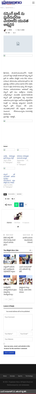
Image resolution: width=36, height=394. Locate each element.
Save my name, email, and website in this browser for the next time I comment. (17, 347)
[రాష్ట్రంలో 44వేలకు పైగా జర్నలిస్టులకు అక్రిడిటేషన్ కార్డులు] (10, 259)
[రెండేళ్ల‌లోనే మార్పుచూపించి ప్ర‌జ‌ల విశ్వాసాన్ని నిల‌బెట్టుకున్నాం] (10, 280)
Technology (29, 376)
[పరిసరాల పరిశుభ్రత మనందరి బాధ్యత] (22, 152)
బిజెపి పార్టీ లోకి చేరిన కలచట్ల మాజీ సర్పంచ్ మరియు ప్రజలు (9, 241)
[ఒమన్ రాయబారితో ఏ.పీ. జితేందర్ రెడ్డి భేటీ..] (25, 259)
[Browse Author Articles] (18, 216)
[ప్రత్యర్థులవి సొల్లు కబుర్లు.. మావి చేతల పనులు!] (25, 280)
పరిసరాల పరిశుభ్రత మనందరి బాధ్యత (22, 157)
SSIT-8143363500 (24, 385)
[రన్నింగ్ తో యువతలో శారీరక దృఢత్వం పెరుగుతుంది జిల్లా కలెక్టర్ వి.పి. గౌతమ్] (9, 170)
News (5, 376)
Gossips (12, 376)
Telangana (6, 255)
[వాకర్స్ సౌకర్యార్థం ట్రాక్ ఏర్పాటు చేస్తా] (9, 152)
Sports (20, 376)
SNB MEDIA (19, 194)
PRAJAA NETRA (11, 194)
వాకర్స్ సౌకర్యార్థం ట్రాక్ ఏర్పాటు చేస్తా (9, 157)
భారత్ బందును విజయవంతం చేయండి (27, 240)
